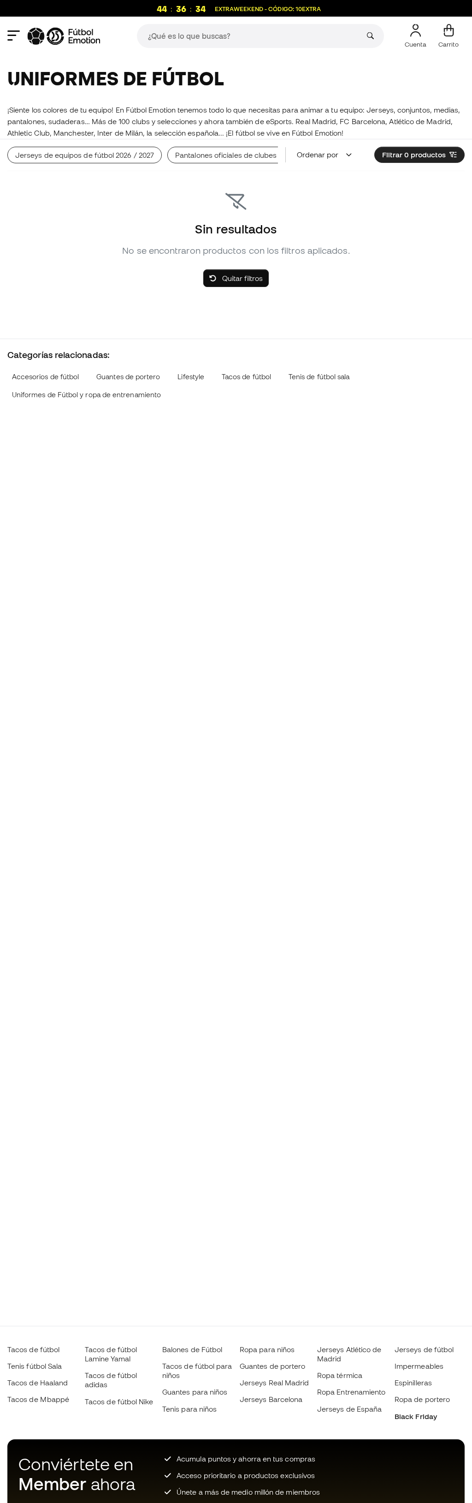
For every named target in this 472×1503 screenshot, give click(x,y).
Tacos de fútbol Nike (119, 1401)
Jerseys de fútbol (424, 1349)
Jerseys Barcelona (271, 1399)
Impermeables (419, 1366)
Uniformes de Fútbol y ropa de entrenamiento (86, 395)
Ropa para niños (267, 1349)
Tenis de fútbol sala (319, 377)
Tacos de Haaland (37, 1382)
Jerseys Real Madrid (274, 1382)
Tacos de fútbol (246, 377)
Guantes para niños (194, 1392)
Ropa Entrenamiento (351, 1392)
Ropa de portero (422, 1399)
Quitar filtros (241, 278)
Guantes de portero (128, 377)
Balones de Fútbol (192, 1349)
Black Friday (416, 1416)
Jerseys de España (349, 1409)
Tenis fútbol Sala (34, 1366)
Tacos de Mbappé (38, 1399)
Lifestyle (190, 377)
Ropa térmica (339, 1375)
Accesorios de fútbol (45, 377)
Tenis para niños (189, 1409)
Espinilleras (413, 1382)
